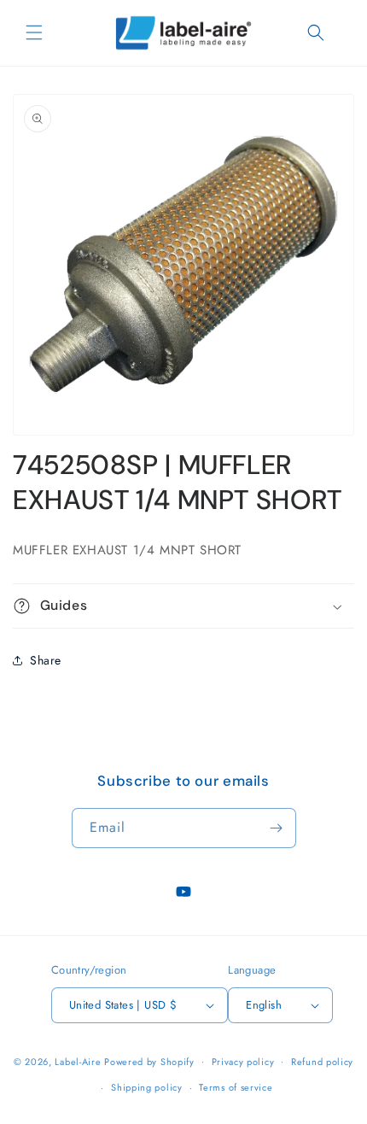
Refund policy (322, 1061)
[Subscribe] (276, 828)
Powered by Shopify (149, 1061)
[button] (34, 32)
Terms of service (235, 1087)
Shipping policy (147, 1087)
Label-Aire (78, 1061)
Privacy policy (243, 1061)
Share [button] (45, 660)
